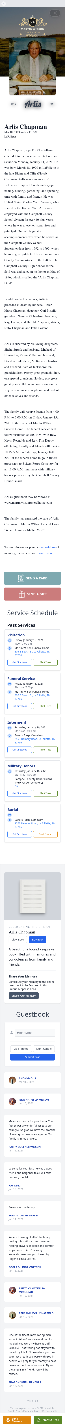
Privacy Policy (22, 1411)
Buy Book (37, 939)
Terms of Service (42, 1411)
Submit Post (32, 1057)
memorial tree (48, 547)
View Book (18, 939)
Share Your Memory (24, 995)
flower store (45, 553)
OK (16, 786)
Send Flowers (45, 834)
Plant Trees (45, 662)
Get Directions (19, 662)
